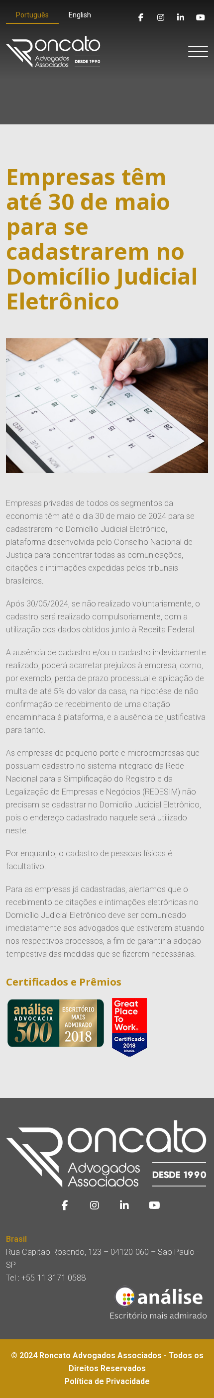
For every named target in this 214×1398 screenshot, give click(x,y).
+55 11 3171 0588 (53, 1278)
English (80, 15)
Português (32, 15)
